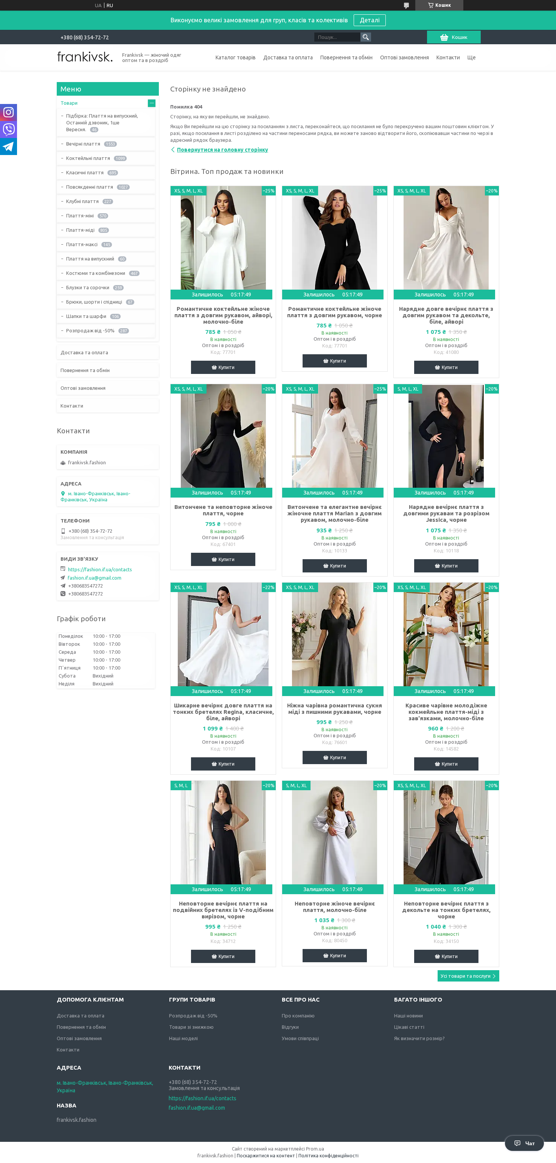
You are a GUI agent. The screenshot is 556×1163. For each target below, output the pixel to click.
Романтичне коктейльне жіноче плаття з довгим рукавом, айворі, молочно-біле (223, 315)
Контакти (448, 57)
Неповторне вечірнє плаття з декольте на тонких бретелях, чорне (446, 910)
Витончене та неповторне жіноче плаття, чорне (223, 510)
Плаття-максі (82, 244)
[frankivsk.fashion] (85, 57)
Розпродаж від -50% (90, 330)
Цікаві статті (409, 1027)
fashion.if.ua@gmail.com (94, 577)
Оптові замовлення (404, 57)
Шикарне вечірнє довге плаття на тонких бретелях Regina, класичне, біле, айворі (223, 711)
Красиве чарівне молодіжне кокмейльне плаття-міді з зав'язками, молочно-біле (446, 711)
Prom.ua (315, 1148)
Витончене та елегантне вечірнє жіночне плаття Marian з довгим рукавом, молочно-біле (334, 513)
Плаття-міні (80, 215)
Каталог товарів (236, 57)
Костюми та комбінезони (95, 273)
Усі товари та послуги (466, 975)
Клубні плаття (82, 201)
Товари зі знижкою (191, 1027)
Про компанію (298, 1015)
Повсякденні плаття (89, 186)
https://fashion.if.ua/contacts (100, 569)
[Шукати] (365, 37)
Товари (69, 102)
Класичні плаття (85, 172)
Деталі (370, 20)
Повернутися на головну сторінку (222, 150)
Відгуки (290, 1027)
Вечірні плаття (83, 143)
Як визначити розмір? (419, 1038)
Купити (227, 367)
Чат (530, 1143)
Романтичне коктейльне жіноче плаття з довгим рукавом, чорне (334, 311)
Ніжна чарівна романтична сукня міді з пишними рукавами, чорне (334, 708)
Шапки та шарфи (86, 316)
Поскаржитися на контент (266, 1155)
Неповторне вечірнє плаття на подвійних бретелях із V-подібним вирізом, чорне (223, 910)
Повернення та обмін (346, 57)
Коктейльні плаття (88, 158)
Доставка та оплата (288, 57)
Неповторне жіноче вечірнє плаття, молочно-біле (335, 906)
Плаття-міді (80, 230)
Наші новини (408, 1015)
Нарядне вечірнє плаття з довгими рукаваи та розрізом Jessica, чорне (446, 513)
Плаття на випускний (90, 258)
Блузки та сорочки (87, 287)
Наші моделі (183, 1038)
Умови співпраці (300, 1038)
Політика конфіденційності (328, 1155)
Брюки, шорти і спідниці (94, 301)
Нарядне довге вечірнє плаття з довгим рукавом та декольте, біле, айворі (446, 315)
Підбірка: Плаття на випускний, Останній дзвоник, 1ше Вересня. (102, 122)
